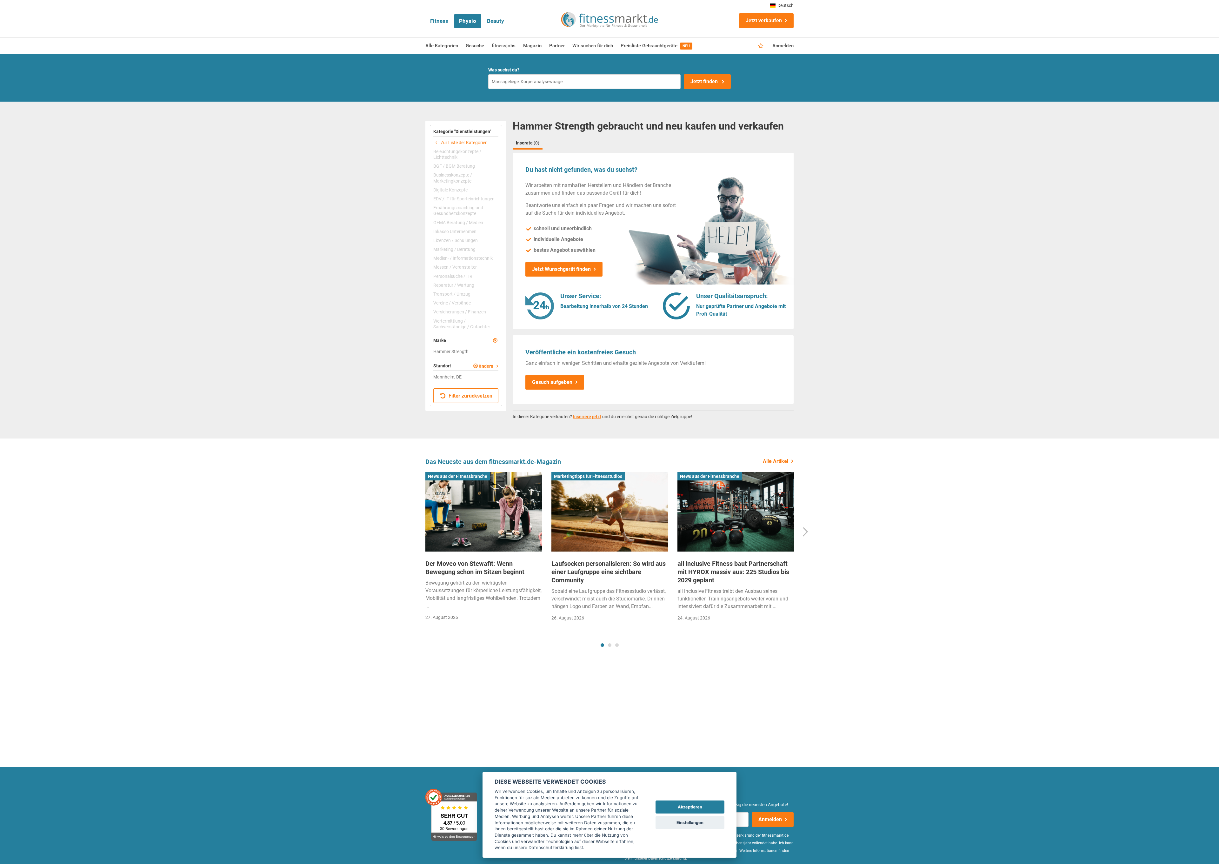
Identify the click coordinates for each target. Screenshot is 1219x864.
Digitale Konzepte (450, 189)
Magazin (532, 46)
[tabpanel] (484, 548)
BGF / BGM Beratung (454, 166)
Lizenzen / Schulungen (455, 240)
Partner (557, 46)
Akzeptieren (690, 807)
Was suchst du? (503, 69)
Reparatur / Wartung (453, 285)
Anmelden (783, 46)
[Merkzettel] (761, 46)
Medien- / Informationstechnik (463, 258)
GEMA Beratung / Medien (458, 222)
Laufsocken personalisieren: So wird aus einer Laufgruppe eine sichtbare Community (608, 572)
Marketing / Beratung (454, 249)
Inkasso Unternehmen (454, 231)
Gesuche (475, 46)
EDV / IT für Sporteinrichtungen (464, 198)
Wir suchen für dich (592, 46)
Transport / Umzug (451, 294)
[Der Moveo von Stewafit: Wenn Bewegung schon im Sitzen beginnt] (483, 512)
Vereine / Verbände (452, 302)
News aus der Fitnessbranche (457, 476)
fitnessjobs (504, 46)
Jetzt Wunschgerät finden (561, 269)
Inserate (527, 142)
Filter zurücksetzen (469, 396)
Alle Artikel (775, 461)
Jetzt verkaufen (764, 20)
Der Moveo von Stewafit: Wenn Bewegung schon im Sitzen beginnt (474, 568)
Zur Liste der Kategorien (464, 142)
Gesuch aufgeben (552, 382)
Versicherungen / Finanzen (459, 311)
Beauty (495, 21)
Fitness (439, 21)
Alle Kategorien (441, 46)
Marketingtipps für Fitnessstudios (588, 476)
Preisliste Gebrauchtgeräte (655, 46)
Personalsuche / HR (452, 276)
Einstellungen (689, 822)
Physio (467, 21)
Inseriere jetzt (587, 416)
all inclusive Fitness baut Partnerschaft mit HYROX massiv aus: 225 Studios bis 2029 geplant (733, 572)
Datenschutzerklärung (667, 858)
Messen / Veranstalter (455, 267)
